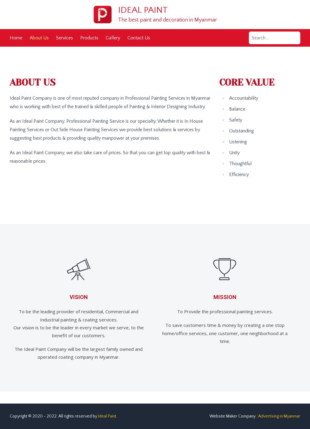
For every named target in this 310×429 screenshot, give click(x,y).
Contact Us (138, 38)
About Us (39, 38)
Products (89, 38)
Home (16, 38)
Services (64, 38)
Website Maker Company (232, 416)
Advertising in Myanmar (279, 416)
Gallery (113, 38)
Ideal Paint (143, 10)
